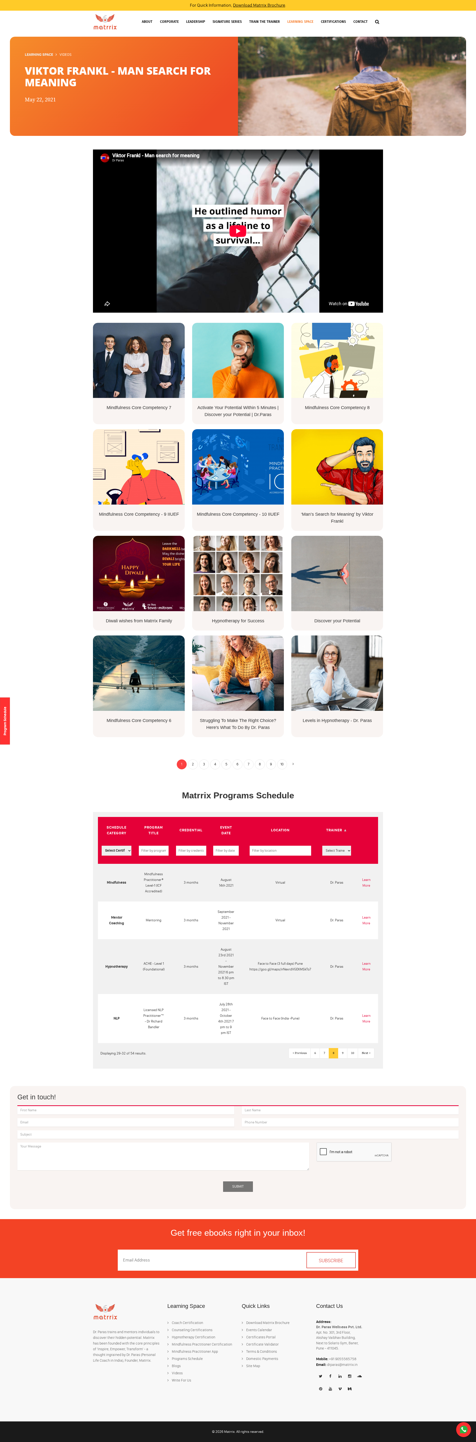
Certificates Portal (260, 1337)
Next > (366, 1053)
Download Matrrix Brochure (259, 5)
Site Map (252, 1366)
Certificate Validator (262, 1344)
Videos (177, 1373)
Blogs (176, 1366)
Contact (360, 22)
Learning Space (300, 22)
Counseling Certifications (191, 1330)
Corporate (169, 22)
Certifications (333, 22)
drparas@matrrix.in (342, 1364)
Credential (191, 830)
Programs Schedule (187, 1358)
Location (280, 830)
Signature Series (227, 22)
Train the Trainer (264, 22)
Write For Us (181, 1380)
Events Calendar (258, 1330)
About (147, 22)
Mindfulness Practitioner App (194, 1351)
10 (282, 764)
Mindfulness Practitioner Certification (201, 1344)
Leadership (195, 22)
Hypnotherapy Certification (193, 1337)
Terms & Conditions (261, 1351)
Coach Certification (187, 1323)
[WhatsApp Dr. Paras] (463, 1429)
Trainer (334, 830)
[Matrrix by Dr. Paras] (105, 21)
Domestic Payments (261, 1358)
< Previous (300, 1053)
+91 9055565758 (343, 1359)
